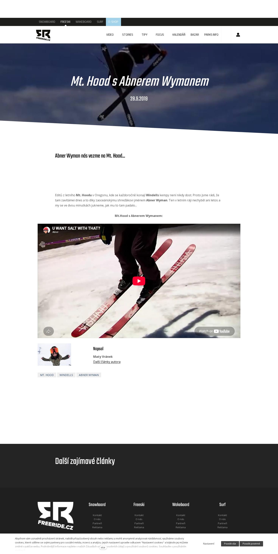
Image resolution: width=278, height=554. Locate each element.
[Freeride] (46, 34)
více (103, 547)
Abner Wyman (89, 375)
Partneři (97, 523)
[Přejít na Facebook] (92, 532)
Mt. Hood (47, 375)
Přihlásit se (238, 34)
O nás (97, 519)
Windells (66, 375)
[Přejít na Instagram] (102, 532)
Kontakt (97, 515)
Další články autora (106, 362)
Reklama (97, 527)
